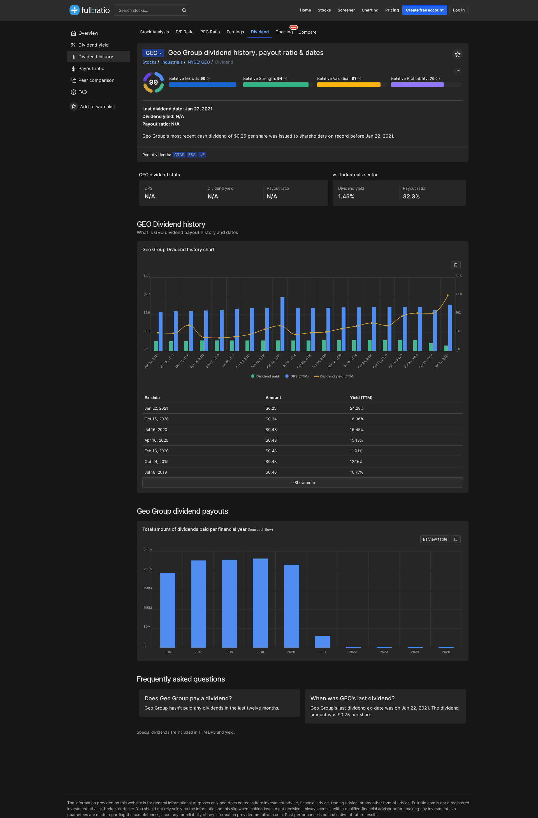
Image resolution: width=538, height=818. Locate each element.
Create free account (425, 10)
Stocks (324, 10)
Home (305, 10)
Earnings (235, 31)
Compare (307, 32)
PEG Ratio (210, 31)
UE (202, 154)
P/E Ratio (185, 31)
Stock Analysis (154, 31)
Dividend (260, 31)
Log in (459, 10)
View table (437, 539)
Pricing (392, 10)
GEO (151, 53)
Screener (346, 10)
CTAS (179, 154)
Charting (370, 10)
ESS (192, 154)
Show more (304, 482)
